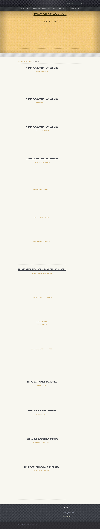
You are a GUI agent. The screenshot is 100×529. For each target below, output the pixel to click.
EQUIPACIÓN (73, 9)
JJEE (67, 9)
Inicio (22, 9)
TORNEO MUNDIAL (52, 9)
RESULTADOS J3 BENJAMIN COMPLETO (42, 442)
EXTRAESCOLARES (36, 9)
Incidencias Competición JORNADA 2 (41, 189)
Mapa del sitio (70, 525)
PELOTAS (79, 9)
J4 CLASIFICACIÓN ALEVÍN (42, 103)
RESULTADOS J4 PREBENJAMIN (41, 470)
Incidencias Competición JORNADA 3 (41, 217)
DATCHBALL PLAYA (61, 9)
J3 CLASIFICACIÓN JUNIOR (42, 72)
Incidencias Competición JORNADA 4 (41, 241)
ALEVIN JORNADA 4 (47, 298)
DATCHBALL (28, 9)
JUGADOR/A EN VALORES (37, 297)
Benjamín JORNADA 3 (42, 325)
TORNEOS (44, 9)
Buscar (81, 3)
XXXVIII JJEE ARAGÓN (28, 61)
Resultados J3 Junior (42, 385)
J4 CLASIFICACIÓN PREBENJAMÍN (42, 162)
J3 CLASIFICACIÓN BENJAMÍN (42, 131)
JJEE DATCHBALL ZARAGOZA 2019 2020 (50, 14)
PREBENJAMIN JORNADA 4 (47, 349)
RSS (76, 525)
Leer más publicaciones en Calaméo (50, 46)
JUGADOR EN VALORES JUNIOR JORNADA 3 (42, 273)
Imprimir (80, 525)
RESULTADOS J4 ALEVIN (42, 414)
